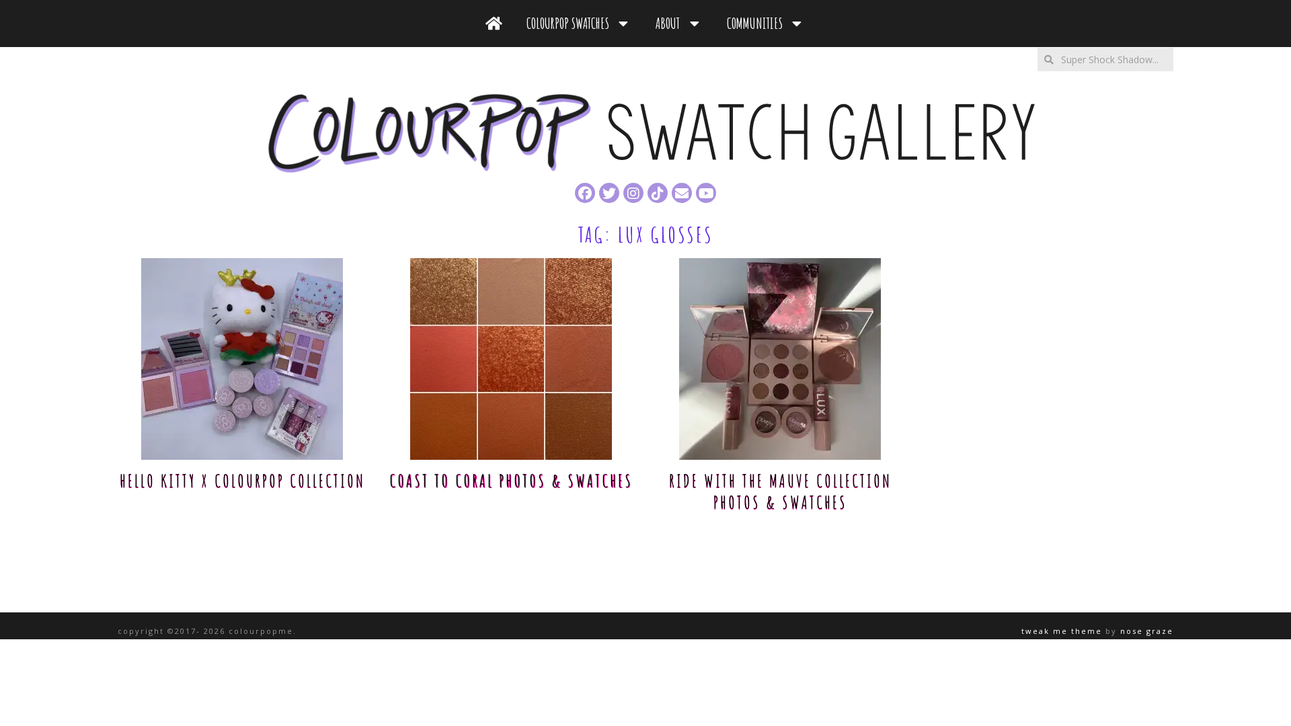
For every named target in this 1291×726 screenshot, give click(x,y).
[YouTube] (706, 193)
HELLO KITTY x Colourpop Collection (242, 480)
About (670, 23)
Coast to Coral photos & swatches (511, 480)
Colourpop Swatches (570, 23)
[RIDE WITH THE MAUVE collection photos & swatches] (780, 359)
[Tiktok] (658, 193)
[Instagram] (633, 193)
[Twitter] (609, 193)
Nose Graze (1146, 631)
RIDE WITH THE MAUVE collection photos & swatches (780, 491)
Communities (757, 23)
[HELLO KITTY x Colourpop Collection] (242, 359)
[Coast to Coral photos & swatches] (511, 359)
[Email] (682, 193)
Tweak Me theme (1061, 631)
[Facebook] (585, 193)
